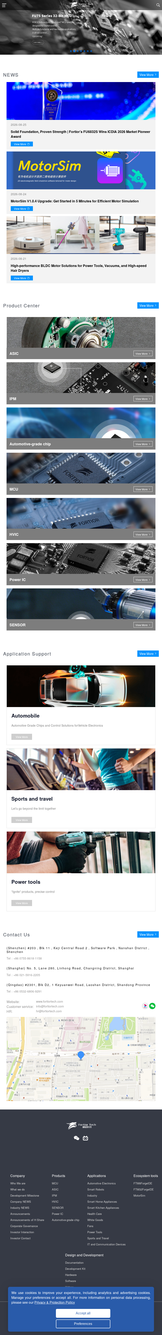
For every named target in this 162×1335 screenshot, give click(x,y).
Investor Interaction (22, 1232)
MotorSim (139, 1195)
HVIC (55, 1202)
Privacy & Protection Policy (54, 1302)
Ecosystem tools (146, 1175)
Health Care (94, 1214)
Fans (90, 1226)
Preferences (83, 1324)
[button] (71, 51)
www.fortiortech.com (49, 1001)
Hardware (71, 1275)
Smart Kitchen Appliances (103, 1208)
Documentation (74, 1263)
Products (58, 1175)
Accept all (83, 1313)
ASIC (55, 1189)
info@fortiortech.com (50, 1006)
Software (70, 1281)
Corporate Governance (24, 1226)
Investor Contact (20, 1238)
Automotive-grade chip (65, 1220)
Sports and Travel (98, 1238)
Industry (92, 1195)
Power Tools (94, 1232)
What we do (17, 1189)
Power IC (57, 1214)
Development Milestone (24, 1195)
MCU (55, 1183)
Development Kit (75, 1269)
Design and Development (84, 1255)
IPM (54, 1195)
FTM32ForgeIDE (144, 1189)
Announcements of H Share (27, 1220)
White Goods (95, 1220)
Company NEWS (20, 1202)
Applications (96, 1175)
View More (146, 75)
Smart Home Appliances (102, 1202)
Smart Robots (95, 1189)
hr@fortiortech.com (49, 1011)
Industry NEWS (19, 1208)
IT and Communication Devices (106, 1244)
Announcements (20, 1214)
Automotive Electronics (101, 1183)
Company (17, 1175)
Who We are (17, 1183)
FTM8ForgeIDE (143, 1183)
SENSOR (57, 1208)
